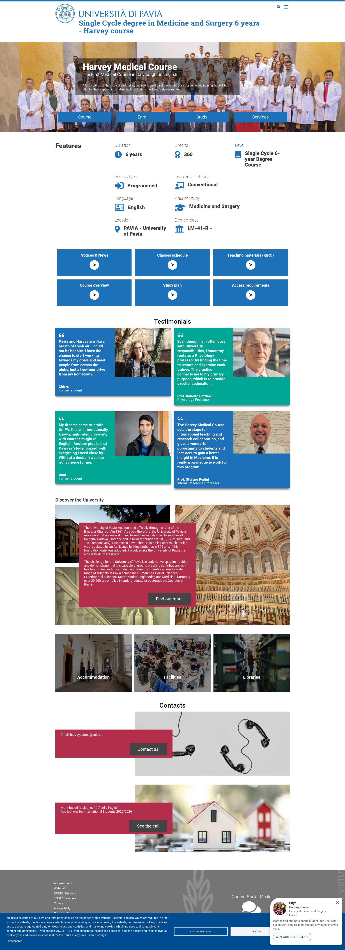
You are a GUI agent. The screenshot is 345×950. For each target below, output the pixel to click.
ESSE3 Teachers (65, 898)
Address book (63, 883)
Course (84, 117)
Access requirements (250, 285)
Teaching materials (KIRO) (250, 255)
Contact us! (148, 749)
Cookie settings (200, 931)
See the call (148, 826)
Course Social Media (252, 896)
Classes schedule (172, 255)
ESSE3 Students (65, 893)
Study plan (172, 285)
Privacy (59, 903)
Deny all (257, 931)
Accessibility (62, 908)
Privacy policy (14, 941)
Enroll (143, 117)
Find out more (169, 599)
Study (201, 117)
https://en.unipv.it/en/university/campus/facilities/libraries (251, 683)
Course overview (94, 285)
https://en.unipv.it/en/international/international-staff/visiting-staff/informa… (93, 683)
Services (260, 117)
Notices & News (94, 255)
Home (286, 6)
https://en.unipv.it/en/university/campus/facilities (172, 683)
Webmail (59, 888)
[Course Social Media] (251, 908)
